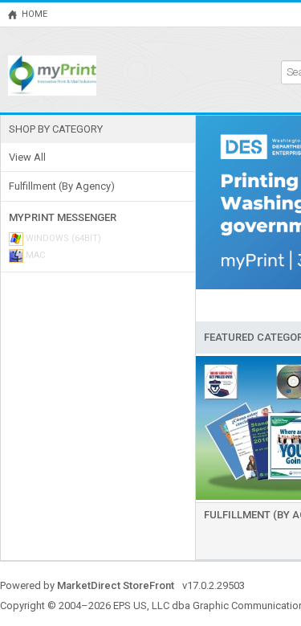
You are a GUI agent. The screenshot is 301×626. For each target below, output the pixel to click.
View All (27, 157)
